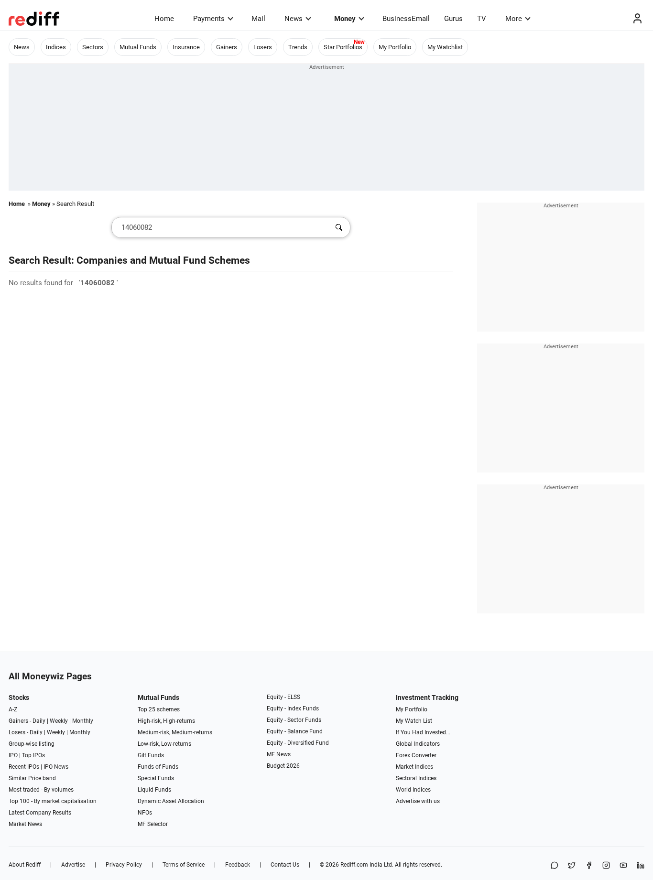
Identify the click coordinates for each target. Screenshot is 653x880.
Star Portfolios (343, 47)
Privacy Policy (124, 864)
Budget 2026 (283, 765)
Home (164, 18)
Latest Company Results (40, 812)
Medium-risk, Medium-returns (175, 732)
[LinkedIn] (640, 865)
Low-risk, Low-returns (164, 743)
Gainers (226, 47)
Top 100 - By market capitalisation (53, 801)
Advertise (73, 864)
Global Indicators (418, 743)
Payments (209, 18)
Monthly (82, 721)
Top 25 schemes (159, 709)
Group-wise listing (31, 743)
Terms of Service (184, 864)
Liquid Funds (154, 789)
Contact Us (285, 864)
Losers (262, 47)
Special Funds (156, 778)
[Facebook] (589, 865)
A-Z (13, 709)
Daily (39, 721)
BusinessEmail (406, 18)
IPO (13, 755)
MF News (279, 754)
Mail (258, 18)
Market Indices (414, 766)
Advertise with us (418, 801)
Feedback (237, 864)
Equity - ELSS (283, 697)
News (293, 18)
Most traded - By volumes (41, 789)
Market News (25, 824)
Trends (297, 47)
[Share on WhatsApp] (554, 865)
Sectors (92, 47)
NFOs (145, 812)
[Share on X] (572, 865)
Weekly (59, 721)
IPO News (56, 766)
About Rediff (25, 864)
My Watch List (414, 721)
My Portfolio (395, 47)
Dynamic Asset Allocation (171, 801)
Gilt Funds (151, 755)
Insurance (186, 47)
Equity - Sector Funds (294, 720)
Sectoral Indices (416, 778)
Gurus (453, 18)
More (513, 18)
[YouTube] (623, 865)
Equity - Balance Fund (295, 731)
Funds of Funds (158, 766)
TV (481, 18)
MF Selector (153, 824)
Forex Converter (416, 755)
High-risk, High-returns (166, 721)
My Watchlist (445, 47)
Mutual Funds (138, 47)
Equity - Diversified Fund (298, 743)
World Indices (413, 789)
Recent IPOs (24, 766)
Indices (56, 47)
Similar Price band (32, 778)
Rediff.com (354, 864)
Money (345, 18)
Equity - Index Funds (293, 708)
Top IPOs (33, 755)
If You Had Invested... (423, 732)
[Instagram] (606, 865)
